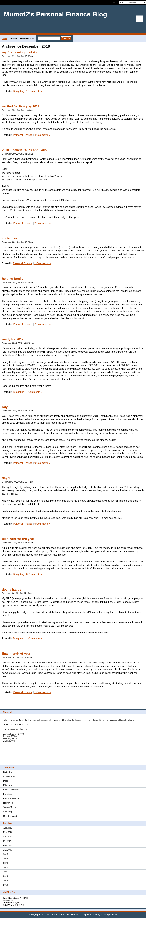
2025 (5, 854)
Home (4, 38)
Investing (7, 794)
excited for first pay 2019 (20, 106)
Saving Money (9, 807)
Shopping (7, 811)
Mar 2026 (7, 841)
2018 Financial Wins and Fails (24, 150)
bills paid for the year (18, 539)
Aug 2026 (7, 828)
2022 (5, 867)
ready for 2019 (12, 339)
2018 (5, 885)
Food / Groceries (11, 789)
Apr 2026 (7, 836)
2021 (5, 872)
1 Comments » (34, 91)
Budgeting (7, 772)
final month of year (16, 653)
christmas (9, 238)
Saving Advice (109, 914)
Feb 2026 (7, 845)
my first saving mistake (19, 52)
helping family (12, 278)
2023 (5, 863)
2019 (5, 880)
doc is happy (11, 589)
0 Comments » (42, 462)
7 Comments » (42, 324)
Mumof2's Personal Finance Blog (67, 914)
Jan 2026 (7, 850)
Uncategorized (10, 816)
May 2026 (7, 832)
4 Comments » (42, 134)
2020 (5, 876)
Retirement (8, 803)
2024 (5, 858)
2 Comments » (42, 223)
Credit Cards (9, 776)
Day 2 (6, 407)
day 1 (6, 478)
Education (7, 785)
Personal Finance (11, 798)
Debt (5, 781)
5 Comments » (42, 523)
